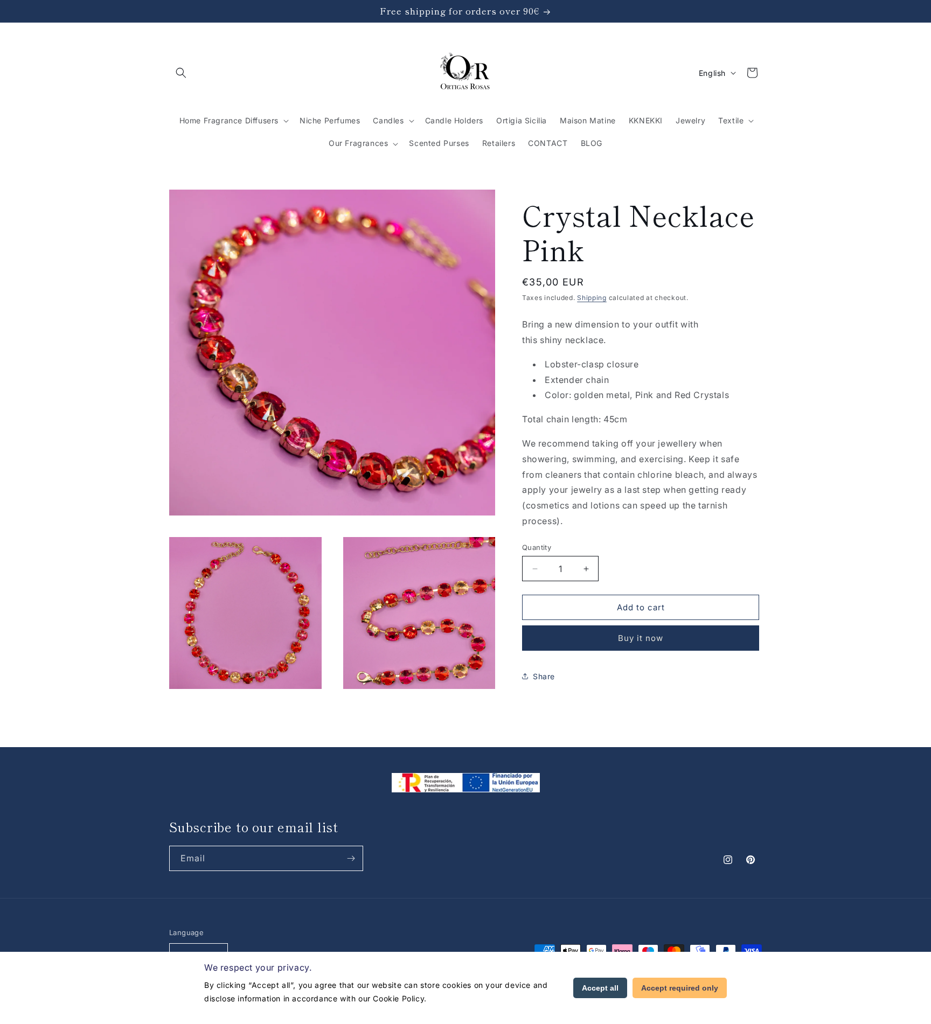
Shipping (592, 298)
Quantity (536, 547)
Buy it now (640, 638)
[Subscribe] (351, 858)
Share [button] (544, 676)
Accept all (600, 988)
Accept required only (679, 988)
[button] (181, 73)
